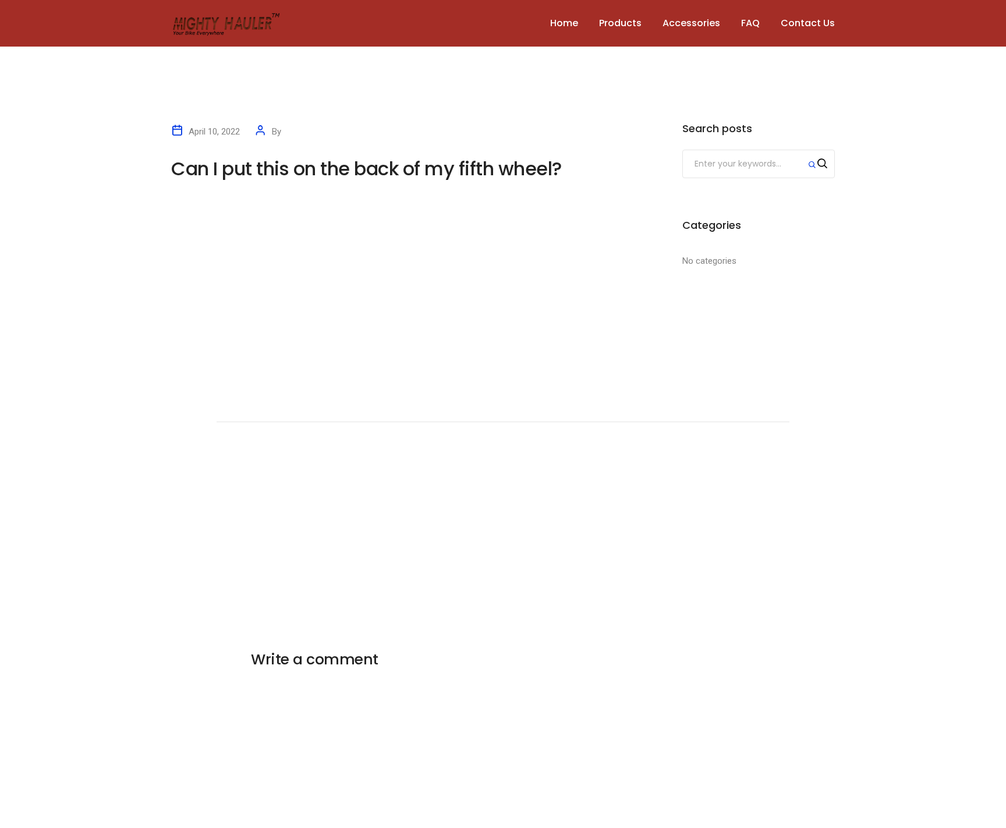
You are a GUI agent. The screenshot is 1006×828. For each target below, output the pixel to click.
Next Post (754, 442)
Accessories (691, 23)
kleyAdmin (303, 131)
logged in (327, 682)
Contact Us (808, 23)
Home (564, 23)
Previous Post (260, 442)
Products (620, 23)
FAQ (750, 23)
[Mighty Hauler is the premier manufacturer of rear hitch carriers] (226, 22)
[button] (424, 243)
